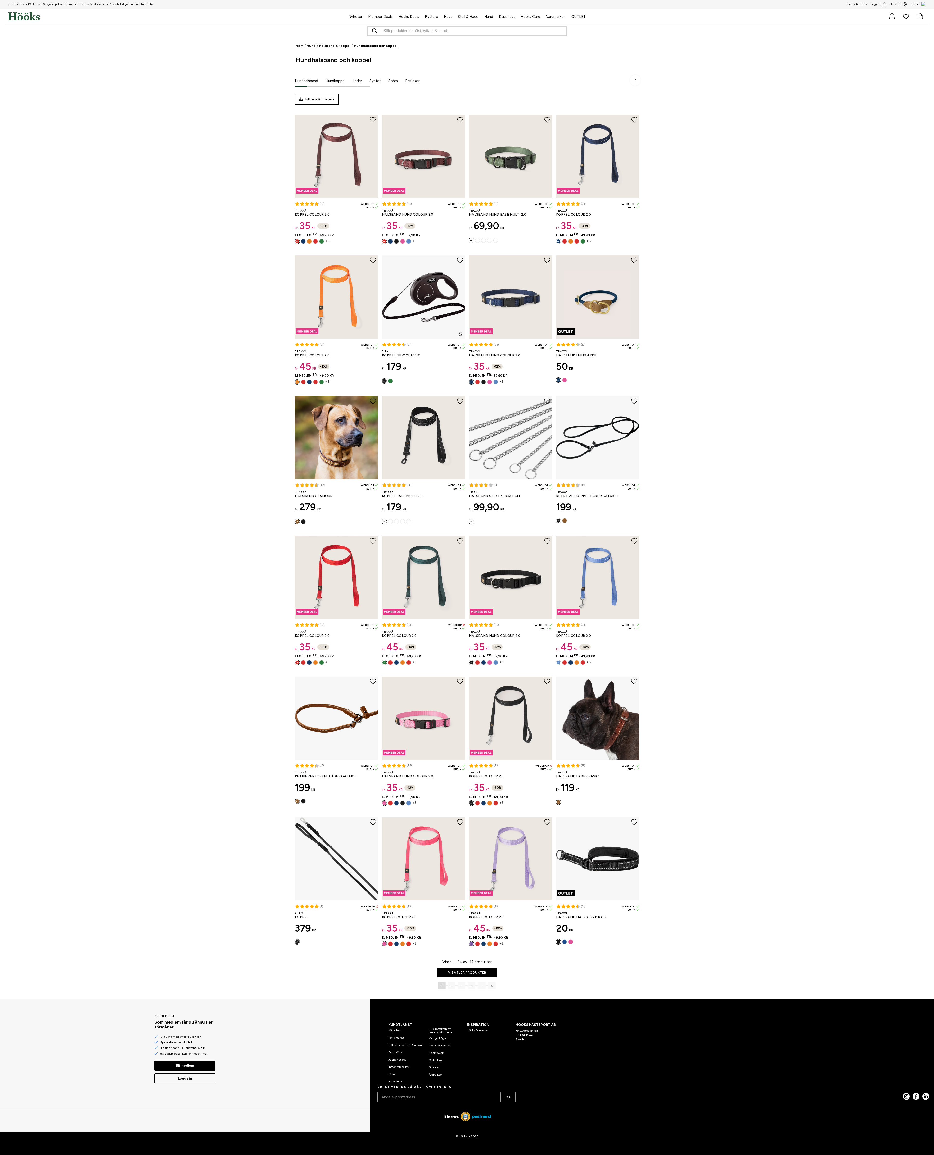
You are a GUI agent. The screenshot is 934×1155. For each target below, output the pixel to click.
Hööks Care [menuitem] (530, 16)
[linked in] (925, 1096)
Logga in (876, 4)
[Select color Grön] (321, 241)
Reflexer (412, 81)
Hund (311, 46)
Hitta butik (896, 4)
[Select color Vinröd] (297, 241)
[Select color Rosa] (402, 241)
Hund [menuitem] (488, 16)
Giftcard (434, 1067)
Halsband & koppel (334, 46)
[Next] (635, 80)
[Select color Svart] (396, 241)
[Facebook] (916, 1096)
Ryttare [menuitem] (431, 16)
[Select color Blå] (564, 941)
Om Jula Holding (440, 1045)
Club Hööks (436, 1060)
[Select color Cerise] (384, 943)
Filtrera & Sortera (319, 99)
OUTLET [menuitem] (578, 16)
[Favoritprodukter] (906, 16)
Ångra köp (435, 1074)
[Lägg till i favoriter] (373, 120)
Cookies (393, 1074)
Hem (299, 46)
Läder (357, 81)
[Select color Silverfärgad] (471, 521)
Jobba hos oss (397, 1059)
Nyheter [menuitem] (355, 16)
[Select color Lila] (471, 943)
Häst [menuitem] (448, 16)
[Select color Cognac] (297, 521)
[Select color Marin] (303, 241)
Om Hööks (395, 1052)
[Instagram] (906, 1096)
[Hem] (176, 16)
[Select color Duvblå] (495, 240)
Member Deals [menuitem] (380, 16)
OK (508, 1097)
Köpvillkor (394, 1030)
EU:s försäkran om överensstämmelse (440, 1030)
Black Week (436, 1053)
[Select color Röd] (315, 241)
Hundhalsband (306, 81)
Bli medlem (185, 1066)
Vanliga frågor (438, 1038)
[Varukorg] (920, 16)
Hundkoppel (335, 81)
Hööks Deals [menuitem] (408, 16)
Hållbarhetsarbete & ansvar (405, 1045)
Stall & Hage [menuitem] (468, 16)
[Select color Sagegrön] (471, 240)
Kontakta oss (396, 1037)
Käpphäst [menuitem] (507, 16)
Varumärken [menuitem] (556, 16)
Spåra (393, 81)
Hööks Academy (477, 1030)
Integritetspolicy (398, 1067)
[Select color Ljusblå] (408, 241)
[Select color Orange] (309, 241)
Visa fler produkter (467, 973)
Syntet (375, 81)
